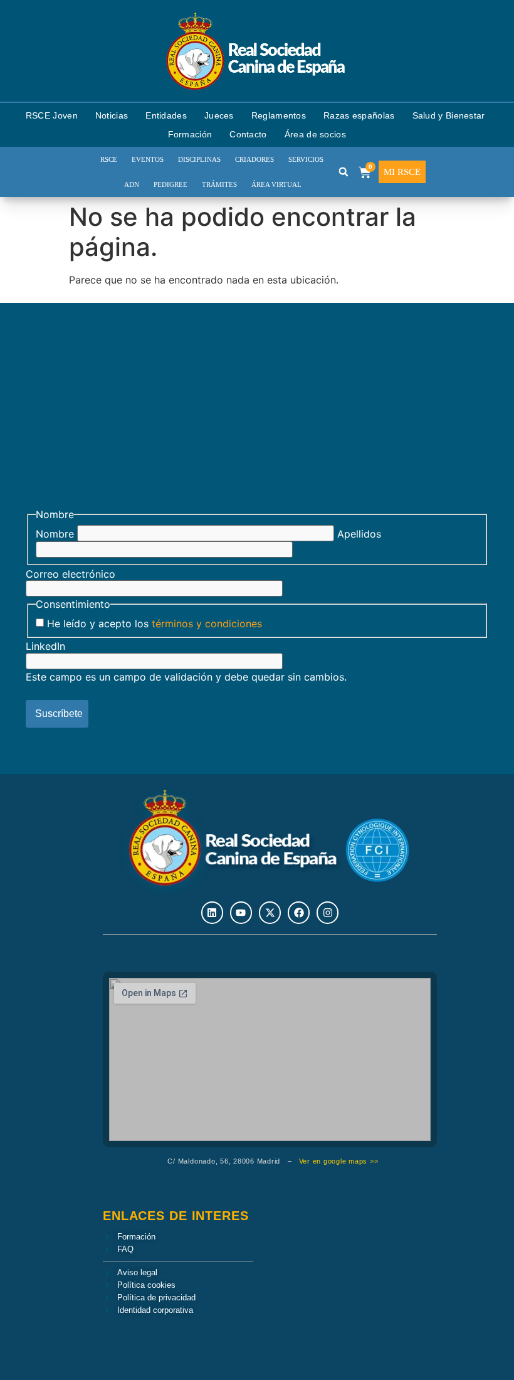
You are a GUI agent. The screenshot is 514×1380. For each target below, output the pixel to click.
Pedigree (170, 184)
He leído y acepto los (154, 623)
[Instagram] (327, 912)
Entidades (166, 115)
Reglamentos (278, 115)
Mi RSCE (402, 172)
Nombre (55, 534)
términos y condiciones (207, 623)
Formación (190, 134)
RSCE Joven (52, 115)
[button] (343, 171)
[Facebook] (299, 912)
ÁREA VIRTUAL (276, 184)
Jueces (219, 115)
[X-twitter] (270, 912)
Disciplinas (199, 159)
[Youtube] (241, 912)
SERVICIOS (305, 159)
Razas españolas (359, 115)
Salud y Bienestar (448, 115)
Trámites (219, 184)
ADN (131, 184)
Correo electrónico (70, 574)
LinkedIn (45, 646)
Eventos (148, 159)
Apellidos (359, 534)
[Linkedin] (212, 912)
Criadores (254, 159)
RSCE (108, 159)
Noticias (111, 115)
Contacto (247, 134)
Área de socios (315, 134)
